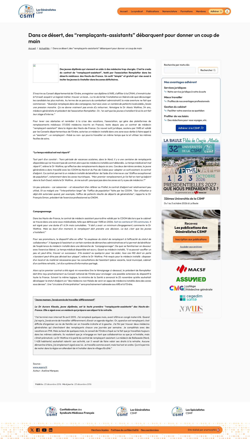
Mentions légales (100, 429)
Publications (152, 11)
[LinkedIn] (50, 430)
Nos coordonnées (150, 429)
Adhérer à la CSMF (189, 128)
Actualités (44, 48)
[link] (212, 430)
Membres (201, 11)
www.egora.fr (40, 367)
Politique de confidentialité (125, 429)
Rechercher (207, 70)
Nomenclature (169, 11)
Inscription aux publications (191, 239)
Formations (187, 11)
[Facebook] (38, 430)
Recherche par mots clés (176, 64)
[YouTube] (44, 430)
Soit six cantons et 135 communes (131, 221)
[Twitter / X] (32, 430)
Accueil (124, 11)
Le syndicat (137, 11)
